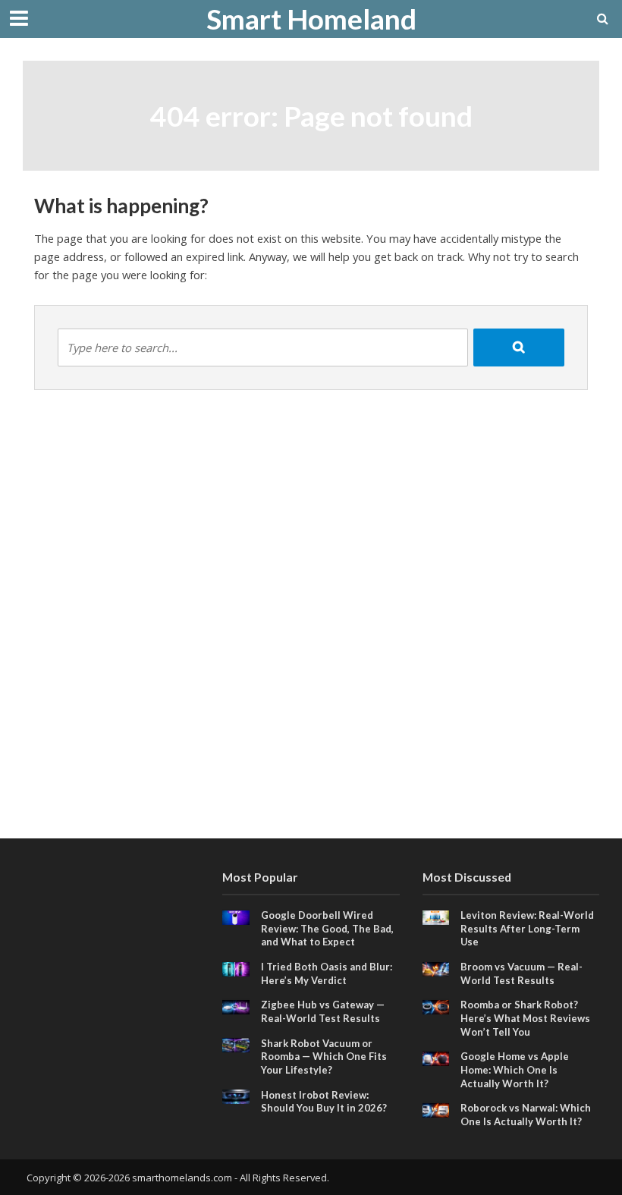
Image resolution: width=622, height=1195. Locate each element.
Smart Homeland (311, 19)
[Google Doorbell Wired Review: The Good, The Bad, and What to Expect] (236, 916)
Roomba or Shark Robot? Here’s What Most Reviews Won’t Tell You (525, 1017)
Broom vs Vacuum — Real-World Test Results (521, 973)
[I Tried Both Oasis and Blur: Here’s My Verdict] (236, 968)
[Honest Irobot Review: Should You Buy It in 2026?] (236, 1096)
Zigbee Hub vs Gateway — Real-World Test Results (323, 1011)
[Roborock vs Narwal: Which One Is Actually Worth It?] (436, 1109)
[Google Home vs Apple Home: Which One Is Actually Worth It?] (436, 1057)
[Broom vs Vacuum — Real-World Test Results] (436, 968)
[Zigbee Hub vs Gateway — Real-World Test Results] (236, 1005)
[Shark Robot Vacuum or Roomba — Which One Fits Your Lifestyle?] (236, 1044)
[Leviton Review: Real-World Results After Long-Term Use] (436, 916)
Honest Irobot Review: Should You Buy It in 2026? (324, 1102)
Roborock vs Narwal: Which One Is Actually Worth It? (525, 1114)
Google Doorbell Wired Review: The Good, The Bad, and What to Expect (327, 928)
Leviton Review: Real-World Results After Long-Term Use (527, 928)
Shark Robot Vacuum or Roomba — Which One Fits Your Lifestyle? (324, 1056)
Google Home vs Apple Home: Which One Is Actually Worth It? (514, 1069)
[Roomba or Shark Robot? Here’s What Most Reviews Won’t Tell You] (436, 1005)
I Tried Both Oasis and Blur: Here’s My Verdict (326, 973)
